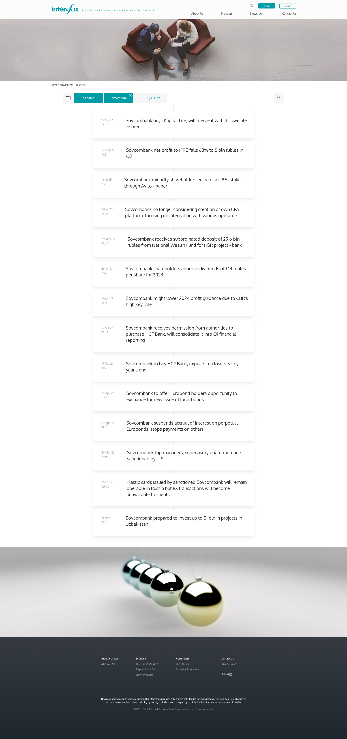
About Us (197, 13)
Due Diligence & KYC (148, 663)
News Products (144, 674)
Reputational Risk (146, 669)
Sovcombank (118, 98)
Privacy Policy (229, 663)
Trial (267, 6)
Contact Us (289, 13)
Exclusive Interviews (187, 669)
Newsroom (66, 84)
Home (54, 84)
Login (287, 6)
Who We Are (108, 663)
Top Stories (182, 663)
